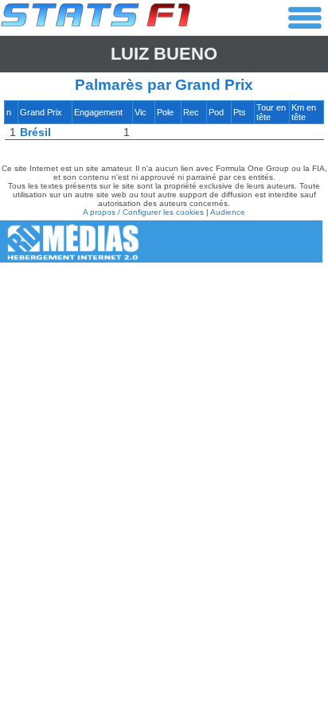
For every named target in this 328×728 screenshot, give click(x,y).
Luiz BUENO (164, 54)
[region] (164, 124)
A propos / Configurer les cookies (143, 212)
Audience (227, 212)
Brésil (35, 132)
